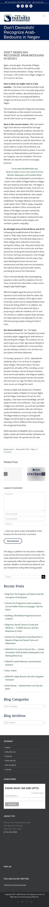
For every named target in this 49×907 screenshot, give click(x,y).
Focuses (8, 756)
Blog (32, 449)
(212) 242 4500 (39, 2)
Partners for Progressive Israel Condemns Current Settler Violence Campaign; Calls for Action (24, 606)
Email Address (11, 796)
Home (7, 747)
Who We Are (10, 752)
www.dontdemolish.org (27, 168)
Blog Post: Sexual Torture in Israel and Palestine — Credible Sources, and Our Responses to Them (22, 627)
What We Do (10, 760)
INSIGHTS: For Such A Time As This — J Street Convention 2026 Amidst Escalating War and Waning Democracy (24, 652)
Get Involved (10, 765)
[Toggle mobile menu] (44, 15)
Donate (8, 769)
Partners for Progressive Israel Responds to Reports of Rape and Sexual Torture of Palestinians (23, 640)
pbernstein (9, 449)
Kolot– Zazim (11, 670)
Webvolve (35, 897)
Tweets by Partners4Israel (15, 885)
